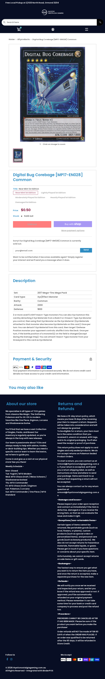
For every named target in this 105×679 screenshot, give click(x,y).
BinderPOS (48, 670)
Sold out (32, 224)
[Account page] (52, 29)
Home (12, 39)
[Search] (100, 22)
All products (23, 39)
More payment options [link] (72, 230)
